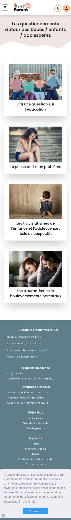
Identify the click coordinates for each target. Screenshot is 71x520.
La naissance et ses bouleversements (30, 378)
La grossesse (15, 373)
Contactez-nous (36, 464)
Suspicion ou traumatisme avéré (27, 402)
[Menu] (5, 7)
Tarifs (35, 443)
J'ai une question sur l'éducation (28, 392)
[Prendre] (57, 8)
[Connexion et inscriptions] (66, 8)
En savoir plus (28, 501)
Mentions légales (35, 448)
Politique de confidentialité (35, 458)
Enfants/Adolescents (35, 423)
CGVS (35, 453)
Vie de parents (35, 428)
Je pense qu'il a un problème (25, 397)
